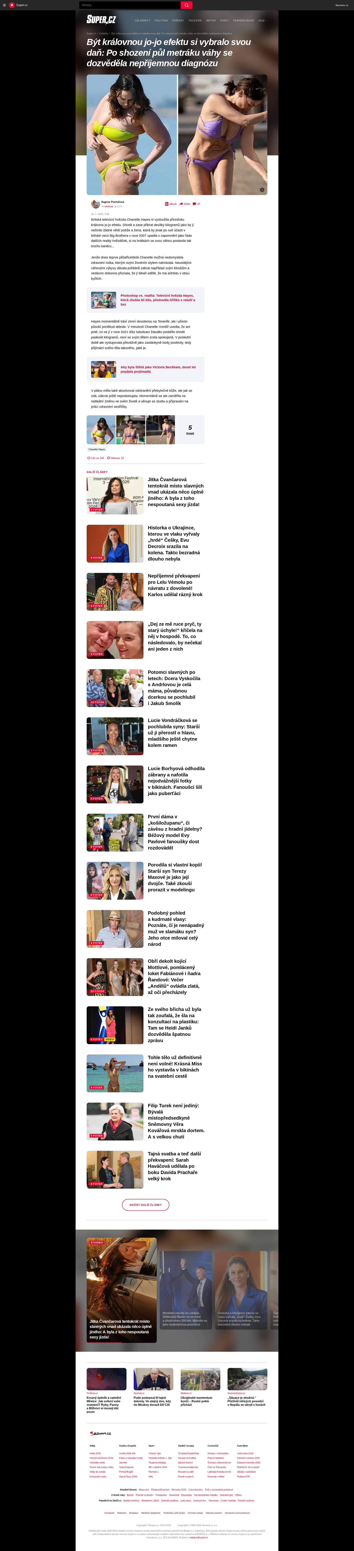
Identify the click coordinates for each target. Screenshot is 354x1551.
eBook (173, 203)
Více (261, 20)
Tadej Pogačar (126, 1467)
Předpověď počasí (160, 1489)
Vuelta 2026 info (127, 1453)
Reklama (121, 1513)
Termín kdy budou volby (101, 1467)
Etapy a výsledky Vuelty (131, 1458)
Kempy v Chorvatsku (218, 1453)
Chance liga (155, 1453)
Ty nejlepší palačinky (188, 1453)
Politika (161, 20)
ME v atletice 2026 (158, 1467)
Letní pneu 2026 (245, 1453)
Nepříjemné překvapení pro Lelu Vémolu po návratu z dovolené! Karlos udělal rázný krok (175, 585)
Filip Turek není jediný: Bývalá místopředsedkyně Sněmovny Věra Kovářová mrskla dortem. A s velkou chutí (176, 1121)
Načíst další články (146, 1204)
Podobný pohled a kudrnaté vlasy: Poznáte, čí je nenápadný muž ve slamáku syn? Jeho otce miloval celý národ (176, 928)
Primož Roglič (126, 1472)
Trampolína (161, 1495)
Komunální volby (98, 1476)
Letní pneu (185, 1500)
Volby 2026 (95, 1453)
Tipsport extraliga (157, 1462)
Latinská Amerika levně (219, 1472)
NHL (151, 1476)
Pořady (178, 20)
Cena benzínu (195, 1489)
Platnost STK (243, 1476)
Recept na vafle (186, 1472)
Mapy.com (144, 1489)
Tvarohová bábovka (188, 1467)
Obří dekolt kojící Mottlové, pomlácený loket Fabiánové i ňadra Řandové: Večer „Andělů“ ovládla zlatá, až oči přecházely (174, 976)
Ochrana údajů (195, 1513)
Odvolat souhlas (214, 1513)
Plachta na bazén (144, 1495)
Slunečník (174, 1495)
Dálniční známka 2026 (248, 1458)
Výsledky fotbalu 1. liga (160, 1458)
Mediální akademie (150, 1513)
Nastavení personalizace (237, 1513)
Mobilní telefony (131, 1500)
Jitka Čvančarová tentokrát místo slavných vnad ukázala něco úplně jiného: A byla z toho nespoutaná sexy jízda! (176, 492)
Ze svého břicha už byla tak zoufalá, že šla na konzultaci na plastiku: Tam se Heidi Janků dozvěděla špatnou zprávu (174, 1025)
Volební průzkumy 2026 (101, 1458)
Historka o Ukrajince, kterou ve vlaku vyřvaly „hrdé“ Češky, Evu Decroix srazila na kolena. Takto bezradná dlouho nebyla (174, 543)
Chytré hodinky (228, 1500)
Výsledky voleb (97, 1462)
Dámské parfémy (169, 1500)
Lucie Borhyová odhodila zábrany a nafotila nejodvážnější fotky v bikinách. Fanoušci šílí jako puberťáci (176, 781)
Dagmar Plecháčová (112, 202)
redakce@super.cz (198, 1537)
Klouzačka (186, 1495)
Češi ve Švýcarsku (217, 1467)
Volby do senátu (98, 1472)
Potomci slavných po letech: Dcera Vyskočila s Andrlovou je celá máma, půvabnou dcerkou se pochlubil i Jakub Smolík (174, 687)
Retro (211, 20)
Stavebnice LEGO (150, 1500)
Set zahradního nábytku (206, 1495)
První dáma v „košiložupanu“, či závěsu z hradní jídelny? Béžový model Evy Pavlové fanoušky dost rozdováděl (175, 832)
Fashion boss (243, 20)
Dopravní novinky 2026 (248, 1462)
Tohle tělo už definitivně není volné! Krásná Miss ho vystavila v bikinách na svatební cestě (175, 1067)
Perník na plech (186, 1476)
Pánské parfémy (246, 1500)
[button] (177, 135)
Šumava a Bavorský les (219, 1462)
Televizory (213, 1500)
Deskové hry (199, 1500)
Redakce (133, 1513)
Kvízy (224, 20)
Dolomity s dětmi (216, 1476)
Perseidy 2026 (179, 1489)
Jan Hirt (123, 1462)
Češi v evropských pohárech (219, 1489)
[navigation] (4, 5)
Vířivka (238, 1495)
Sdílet (187, 203)
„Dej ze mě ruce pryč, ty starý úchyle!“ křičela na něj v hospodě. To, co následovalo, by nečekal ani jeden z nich (175, 636)
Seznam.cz (341, 5)
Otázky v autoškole (246, 1472)
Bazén (130, 1495)
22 (198, 203)
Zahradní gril (226, 1495)
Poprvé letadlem (216, 1458)
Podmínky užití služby (174, 1513)
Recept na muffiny (187, 1458)
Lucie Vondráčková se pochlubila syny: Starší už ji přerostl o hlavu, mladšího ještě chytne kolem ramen (174, 733)
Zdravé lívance (185, 1462)
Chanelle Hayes (96, 449)
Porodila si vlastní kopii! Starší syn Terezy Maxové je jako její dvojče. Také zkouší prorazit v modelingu (175, 877)
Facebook (109, 1513)
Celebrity (142, 20)
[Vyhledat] (186, 5)
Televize (195, 20)
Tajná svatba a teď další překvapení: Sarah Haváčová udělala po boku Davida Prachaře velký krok (174, 1166)
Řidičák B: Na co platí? (248, 1467)
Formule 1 (154, 1472)
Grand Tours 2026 (128, 1476)
